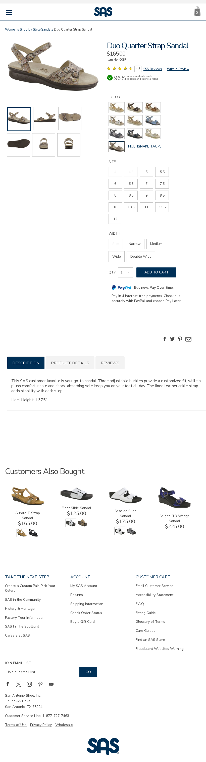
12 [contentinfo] (115, 219)
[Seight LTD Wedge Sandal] (174, 507)
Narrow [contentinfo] (135, 243)
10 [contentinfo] (115, 207)
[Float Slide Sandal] (76, 499)
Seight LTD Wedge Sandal (175, 518)
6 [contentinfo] (115, 183)
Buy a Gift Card (82, 621)
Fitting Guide (146, 613)
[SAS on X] (20, 684)
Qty (112, 272)
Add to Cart (156, 272)
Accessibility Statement (154, 594)
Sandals (47, 29)
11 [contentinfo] (146, 207)
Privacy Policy (41, 724)
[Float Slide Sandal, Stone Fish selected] (71, 526)
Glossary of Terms (150, 621)
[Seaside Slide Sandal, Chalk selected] (120, 534)
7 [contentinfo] (146, 183)
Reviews (110, 363)
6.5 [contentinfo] (131, 183)
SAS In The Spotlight (22, 626)
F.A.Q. (140, 603)
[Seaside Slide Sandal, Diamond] (131, 534)
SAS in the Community (23, 599)
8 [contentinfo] (115, 195)
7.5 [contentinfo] (162, 183)
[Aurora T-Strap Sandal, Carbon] (33, 536)
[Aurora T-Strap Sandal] (27, 504)
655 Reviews (152, 69)
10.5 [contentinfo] (131, 207)
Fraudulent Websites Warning (160, 648)
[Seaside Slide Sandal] (125, 502)
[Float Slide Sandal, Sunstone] (82, 526)
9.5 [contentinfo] (162, 195)
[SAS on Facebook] (9, 684)
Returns (76, 594)
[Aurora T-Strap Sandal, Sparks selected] (22, 536)
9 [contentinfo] (146, 195)
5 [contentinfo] (146, 172)
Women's (12, 29)
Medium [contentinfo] (156, 243)
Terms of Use (16, 724)
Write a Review (178, 69)
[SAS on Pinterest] (42, 684)
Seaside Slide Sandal (125, 513)
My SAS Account (83, 585)
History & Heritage (20, 608)
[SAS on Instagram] (31, 684)
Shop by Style (30, 29)
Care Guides (145, 630)
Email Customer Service (154, 585)
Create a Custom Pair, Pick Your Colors (30, 588)
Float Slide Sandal (76, 508)
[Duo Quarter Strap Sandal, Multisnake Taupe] (53, 67)
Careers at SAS (17, 635)
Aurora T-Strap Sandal (27, 515)
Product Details (70, 363)
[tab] (26, 362)
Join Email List (18, 663)
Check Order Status (86, 613)
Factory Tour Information (24, 617)
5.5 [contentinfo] (162, 172)
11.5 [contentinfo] (162, 207)
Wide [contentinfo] (116, 256)
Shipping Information (86, 603)
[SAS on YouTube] (53, 684)
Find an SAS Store (150, 639)
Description (25, 363)
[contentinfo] (117, 107)
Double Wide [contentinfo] (140, 256)
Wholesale (64, 724)
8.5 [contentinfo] (131, 195)
